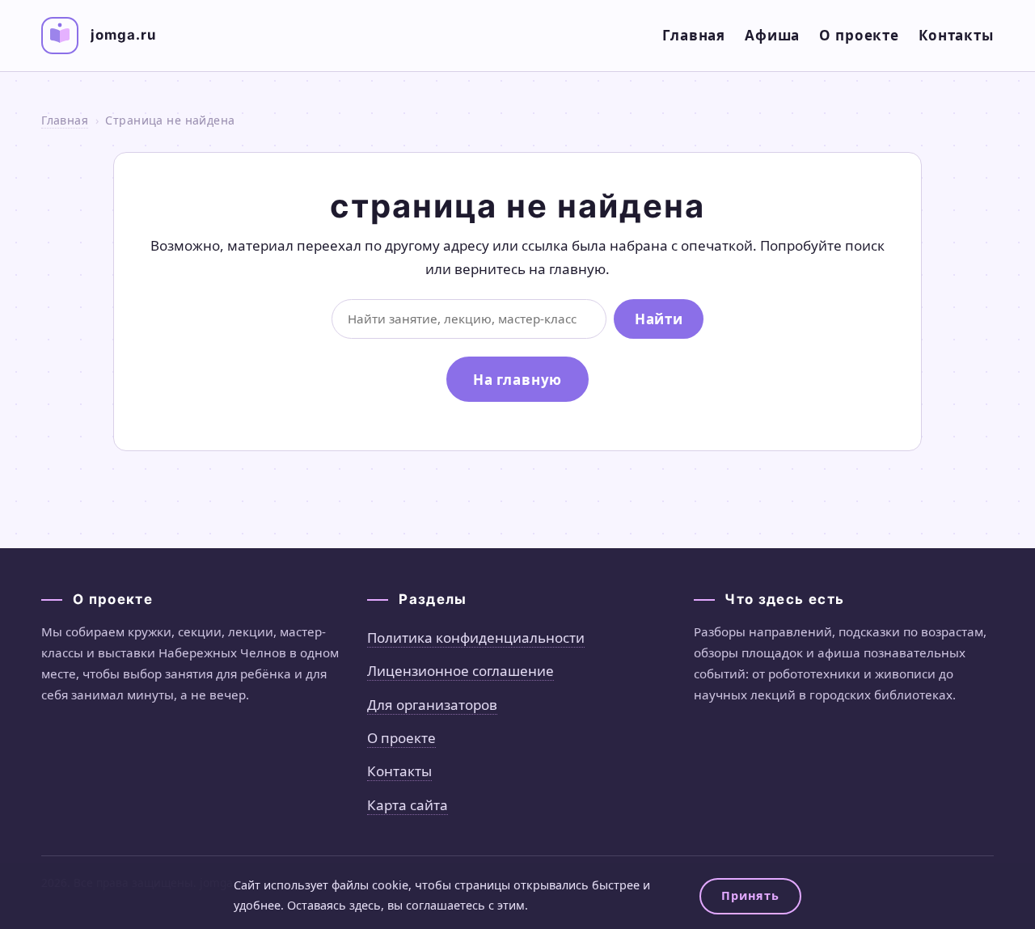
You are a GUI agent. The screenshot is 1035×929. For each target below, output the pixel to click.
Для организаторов (432, 704)
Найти (658, 319)
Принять (750, 895)
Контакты (956, 35)
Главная (693, 35)
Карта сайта (407, 805)
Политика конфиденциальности (476, 637)
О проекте (859, 35)
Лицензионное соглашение (460, 670)
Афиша (772, 35)
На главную (518, 379)
